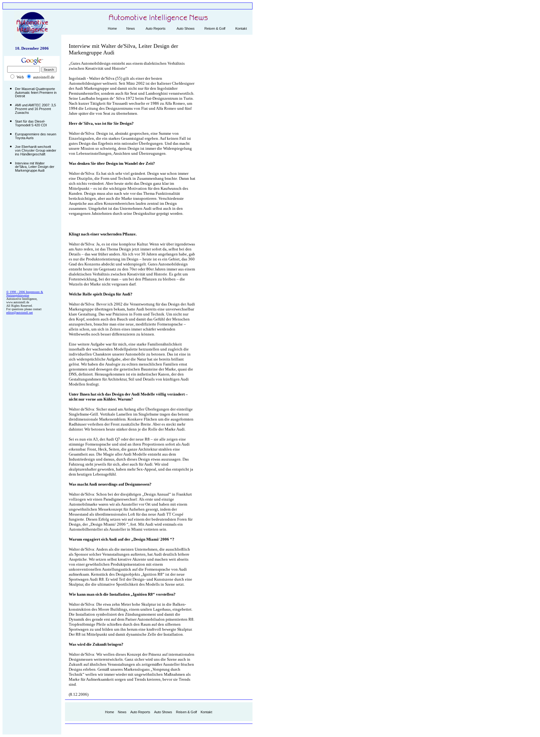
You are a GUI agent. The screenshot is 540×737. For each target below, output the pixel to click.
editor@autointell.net (19, 312)
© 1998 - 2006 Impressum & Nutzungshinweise (24, 293)
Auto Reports (156, 28)
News (130, 28)
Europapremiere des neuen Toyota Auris (35, 136)
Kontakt (241, 28)
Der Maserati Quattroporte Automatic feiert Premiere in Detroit (36, 92)
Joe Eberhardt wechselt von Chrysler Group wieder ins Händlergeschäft (35, 150)
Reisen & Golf (214, 28)
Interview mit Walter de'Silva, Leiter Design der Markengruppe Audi (34, 166)
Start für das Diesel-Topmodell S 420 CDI (31, 123)
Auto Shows (186, 28)
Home (112, 28)
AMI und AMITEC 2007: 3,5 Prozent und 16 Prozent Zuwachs (35, 108)
